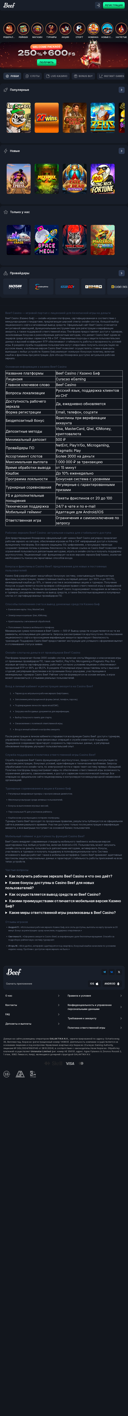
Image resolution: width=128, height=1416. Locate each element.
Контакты (11, 1005)
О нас (8, 995)
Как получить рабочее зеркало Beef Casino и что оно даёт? (60, 876)
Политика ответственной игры (86, 1027)
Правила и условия (79, 995)
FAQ (7, 1014)
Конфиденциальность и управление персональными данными (90, 1007)
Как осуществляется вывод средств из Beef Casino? (55, 894)
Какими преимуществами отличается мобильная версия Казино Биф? (63, 903)
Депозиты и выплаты (18, 1023)
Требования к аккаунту (82, 1018)
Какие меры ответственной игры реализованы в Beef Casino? (62, 913)
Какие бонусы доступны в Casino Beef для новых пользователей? (49, 885)
